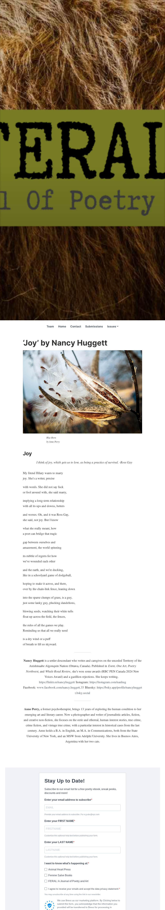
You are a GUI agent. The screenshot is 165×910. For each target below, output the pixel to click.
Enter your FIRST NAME (59, 821)
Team (50, 326)
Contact (75, 326)
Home (62, 326)
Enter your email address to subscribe (67, 799)
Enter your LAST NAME (58, 842)
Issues (111, 326)
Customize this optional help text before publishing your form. (71, 835)
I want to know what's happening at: (66, 863)
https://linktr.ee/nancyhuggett (57, 682)
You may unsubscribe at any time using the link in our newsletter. (72, 894)
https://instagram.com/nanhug (108, 682)
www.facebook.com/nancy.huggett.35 (60, 687)
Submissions (94, 326)
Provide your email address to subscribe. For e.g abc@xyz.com (71, 814)
